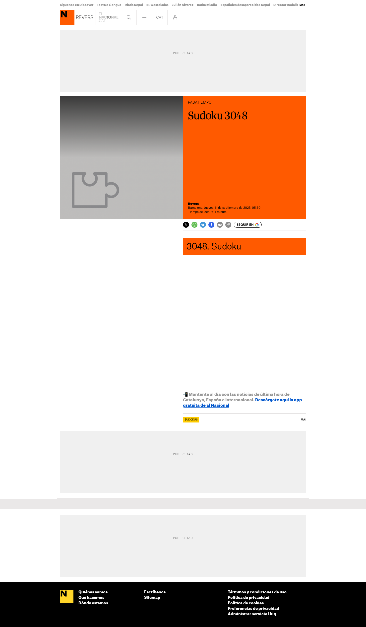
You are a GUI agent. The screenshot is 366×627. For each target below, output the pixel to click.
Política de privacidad (248, 598)
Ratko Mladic (207, 4)
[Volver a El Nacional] (108, 17)
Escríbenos (155, 592)
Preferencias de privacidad (253, 609)
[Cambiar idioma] (159, 17)
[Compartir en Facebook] (211, 225)
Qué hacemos (91, 598)
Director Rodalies (287, 4)
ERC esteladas (157, 4)
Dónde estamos (93, 603)
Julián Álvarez (182, 4)
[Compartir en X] (186, 225)
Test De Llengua (109, 4)
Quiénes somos (93, 592)
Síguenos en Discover (76, 4)
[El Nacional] (66, 597)
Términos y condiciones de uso (257, 592)
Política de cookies (246, 603)
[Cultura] (67, 17)
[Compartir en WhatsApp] (194, 225)
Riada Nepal (134, 4)
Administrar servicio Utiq (252, 614)
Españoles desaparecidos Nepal (245, 4)
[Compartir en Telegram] (203, 225)
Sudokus (191, 419)
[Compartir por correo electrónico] (220, 225)
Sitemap (152, 598)
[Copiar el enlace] (228, 225)
